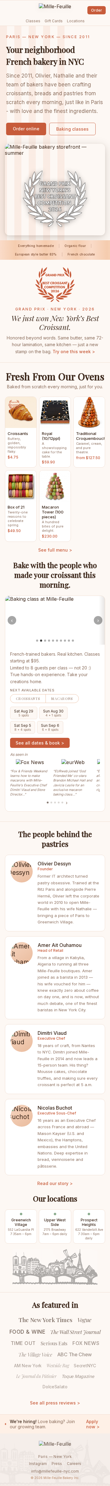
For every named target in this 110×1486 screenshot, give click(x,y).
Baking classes (72, 129)
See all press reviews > (55, 1402)
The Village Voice (35, 1354)
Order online (26, 128)
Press (57, 1463)
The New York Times (45, 1320)
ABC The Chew (74, 1354)
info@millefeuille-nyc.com (55, 1471)
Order (96, 10)
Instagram (38, 1463)
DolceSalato (55, 1386)
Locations (76, 21)
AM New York (28, 1365)
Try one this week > (74, 351)
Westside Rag (57, 1365)
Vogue (84, 1320)
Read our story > (55, 1183)
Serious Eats (54, 1343)
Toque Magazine (77, 1376)
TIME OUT (23, 1343)
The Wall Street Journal (75, 1331)
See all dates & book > (40, 742)
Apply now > (93, 1424)
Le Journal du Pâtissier (36, 1376)
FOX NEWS (85, 1343)
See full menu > (55, 550)
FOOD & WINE (27, 1332)
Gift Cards (54, 21)
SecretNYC (85, 1365)
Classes (33, 21)
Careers (74, 1463)
